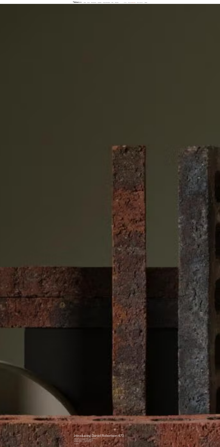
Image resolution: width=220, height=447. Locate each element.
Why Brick (116, 2)
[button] (214, 443)
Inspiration (99, 2)
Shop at (131, 2)
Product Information (106, 2)
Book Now (81, 443)
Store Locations (140, 2)
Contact (125, 2)
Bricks (85, 2)
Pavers (88, 2)
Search (146, 2)
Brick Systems (93, 2)
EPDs (112, 2)
